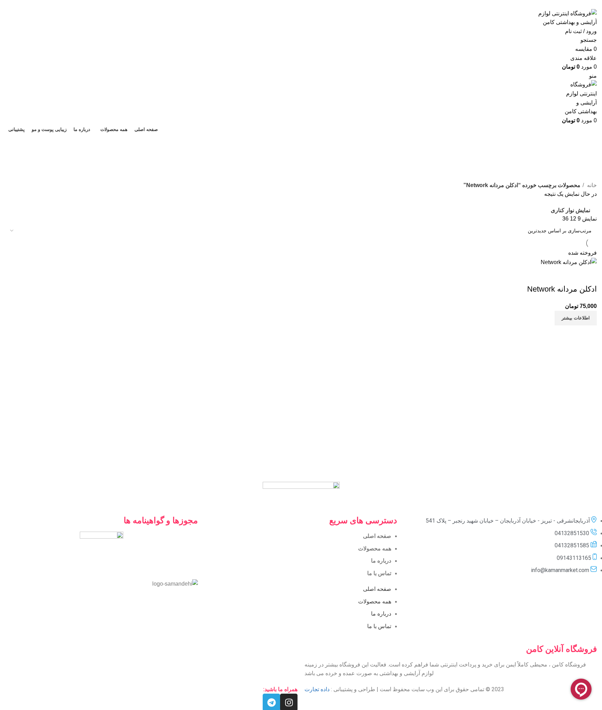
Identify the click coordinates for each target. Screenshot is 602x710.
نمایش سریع (569, 275)
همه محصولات (374, 548)
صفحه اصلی (377, 536)
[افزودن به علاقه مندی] (550, 275)
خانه (591, 185)
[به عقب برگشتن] (588, 142)
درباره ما (381, 560)
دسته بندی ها (582, 176)
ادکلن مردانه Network (562, 289)
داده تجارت (317, 689)
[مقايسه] (588, 275)
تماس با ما (379, 573)
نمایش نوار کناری (570, 210)
